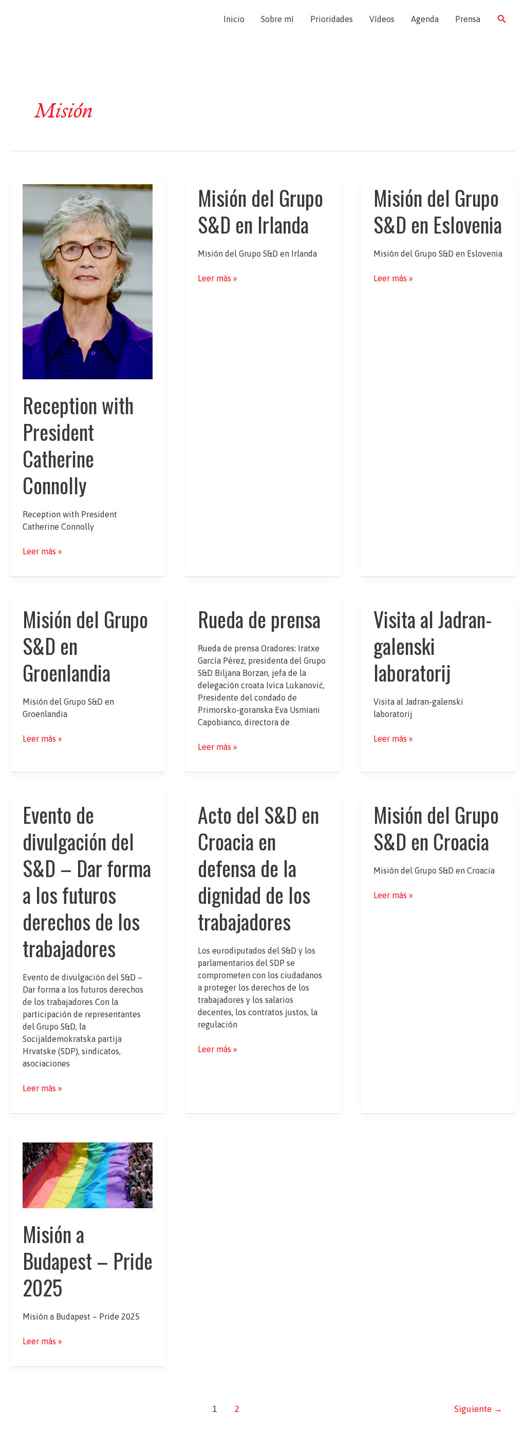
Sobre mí (277, 19)
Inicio (234, 19)
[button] (502, 19)
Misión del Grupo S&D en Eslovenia (437, 211)
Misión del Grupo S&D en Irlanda (260, 211)
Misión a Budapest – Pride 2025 (88, 1260)
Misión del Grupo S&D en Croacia (436, 828)
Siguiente (478, 1409)
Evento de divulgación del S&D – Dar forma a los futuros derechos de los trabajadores (87, 881)
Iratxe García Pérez (70, 19)
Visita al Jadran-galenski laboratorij (432, 646)
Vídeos (381, 19)
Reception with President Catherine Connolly (78, 445)
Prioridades (331, 19)
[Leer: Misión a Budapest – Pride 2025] (88, 1174)
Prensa (467, 19)
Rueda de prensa (259, 619)
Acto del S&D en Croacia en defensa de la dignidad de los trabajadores (258, 868)
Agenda (425, 19)
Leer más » (42, 551)
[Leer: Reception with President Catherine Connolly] (88, 280)
